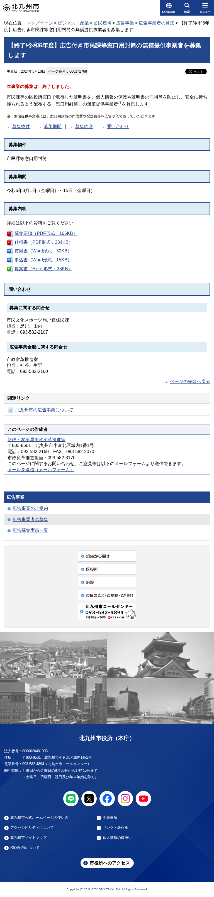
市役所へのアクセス (110, 863)
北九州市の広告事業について (44, 409)
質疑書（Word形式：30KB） (43, 251)
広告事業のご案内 (30, 508)
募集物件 (21, 126)
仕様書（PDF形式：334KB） (43, 242)
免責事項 (110, 818)
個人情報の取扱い (117, 838)
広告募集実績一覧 (30, 530)
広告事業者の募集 (156, 23)
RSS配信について (25, 848)
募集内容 (84, 126)
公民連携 (102, 23)
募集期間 (53, 126)
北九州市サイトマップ (28, 838)
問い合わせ (118, 126)
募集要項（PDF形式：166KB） (45, 233)
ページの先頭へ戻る (190, 381)
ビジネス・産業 (73, 23)
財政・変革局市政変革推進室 (36, 439)
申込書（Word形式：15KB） (43, 259)
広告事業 (125, 23)
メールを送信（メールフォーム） (41, 469)
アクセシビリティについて (32, 828)
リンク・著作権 (115, 828)
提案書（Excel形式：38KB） (43, 268)
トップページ (39, 23)
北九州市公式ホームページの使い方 (39, 818)
